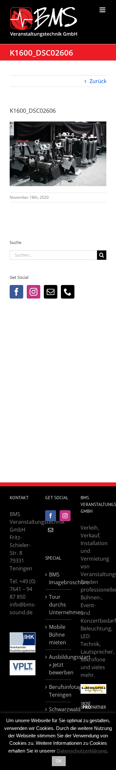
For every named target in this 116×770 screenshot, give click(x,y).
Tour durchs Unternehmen (58, 604)
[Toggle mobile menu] (103, 9)
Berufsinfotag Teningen (58, 690)
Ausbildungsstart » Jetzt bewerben (58, 664)
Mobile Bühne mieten (57, 634)
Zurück (98, 81)
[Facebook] (16, 292)
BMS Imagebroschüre (58, 578)
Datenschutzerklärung (82, 751)
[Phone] (67, 292)
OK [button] (59, 761)
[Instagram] (33, 292)
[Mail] (50, 292)
